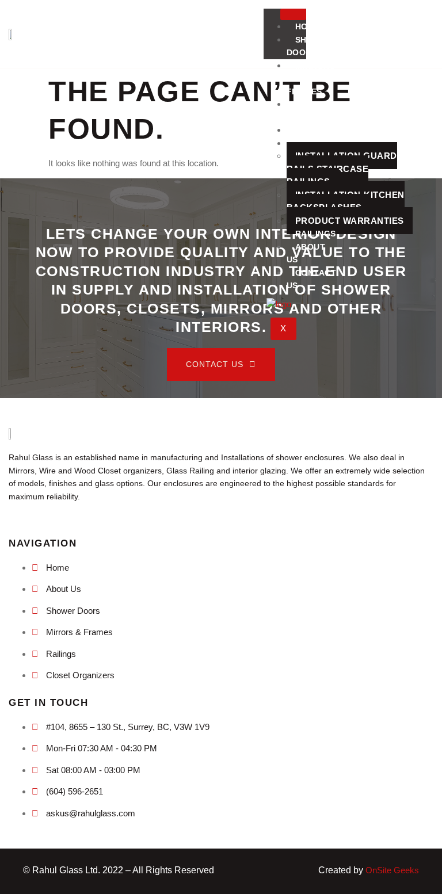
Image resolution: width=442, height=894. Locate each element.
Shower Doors (310, 46)
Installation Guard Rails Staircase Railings (342, 168)
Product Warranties (349, 221)
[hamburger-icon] (293, 14)
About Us (306, 253)
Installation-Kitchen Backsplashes (346, 201)
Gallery (315, 130)
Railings (315, 233)
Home (308, 26)
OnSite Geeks (392, 870)
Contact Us (312, 279)
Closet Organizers (315, 111)
